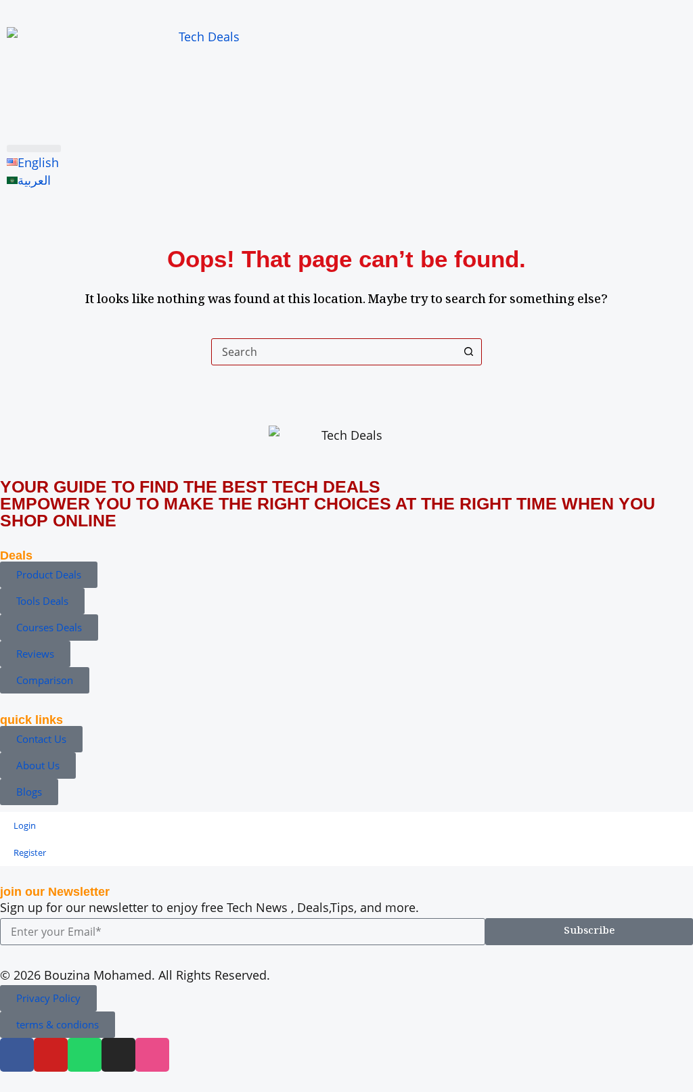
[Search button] (468, 352)
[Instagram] (118, 1055)
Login (25, 825)
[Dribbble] (152, 1055)
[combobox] (333, 351)
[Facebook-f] (17, 1055)
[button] (34, 148)
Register (30, 852)
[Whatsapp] (85, 1055)
